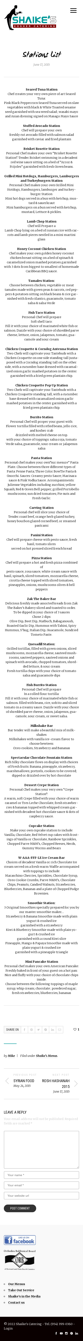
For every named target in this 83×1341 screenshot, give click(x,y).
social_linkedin (76, 1333)
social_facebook (56, 1333)
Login (8, 1328)
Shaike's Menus (46, 1056)
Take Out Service (21, 1290)
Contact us (16, 1302)
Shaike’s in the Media (24, 1296)
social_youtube (61, 1333)
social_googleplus (71, 1333)
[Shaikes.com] (30, 17)
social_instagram (66, 1333)
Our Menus (16, 1284)
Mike (11, 1056)
